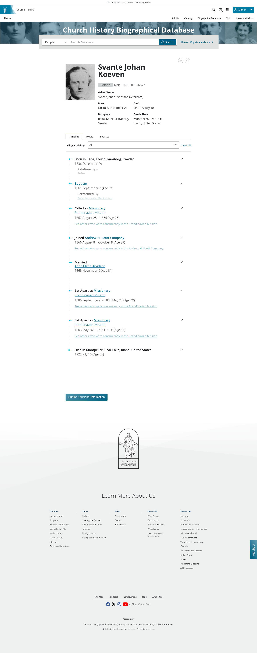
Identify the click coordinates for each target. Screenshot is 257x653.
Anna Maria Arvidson (90, 266)
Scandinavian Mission (90, 212)
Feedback (253, 550)
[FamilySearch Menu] (180, 60)
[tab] (74, 136)
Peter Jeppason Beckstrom (94, 198)
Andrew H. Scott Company (104, 237)
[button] (130, 162)
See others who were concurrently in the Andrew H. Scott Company (119, 248)
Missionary (97, 208)
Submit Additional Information (86, 397)
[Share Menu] (187, 60)
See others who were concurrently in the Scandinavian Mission (116, 224)
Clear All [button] (186, 145)
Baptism (81, 183)
